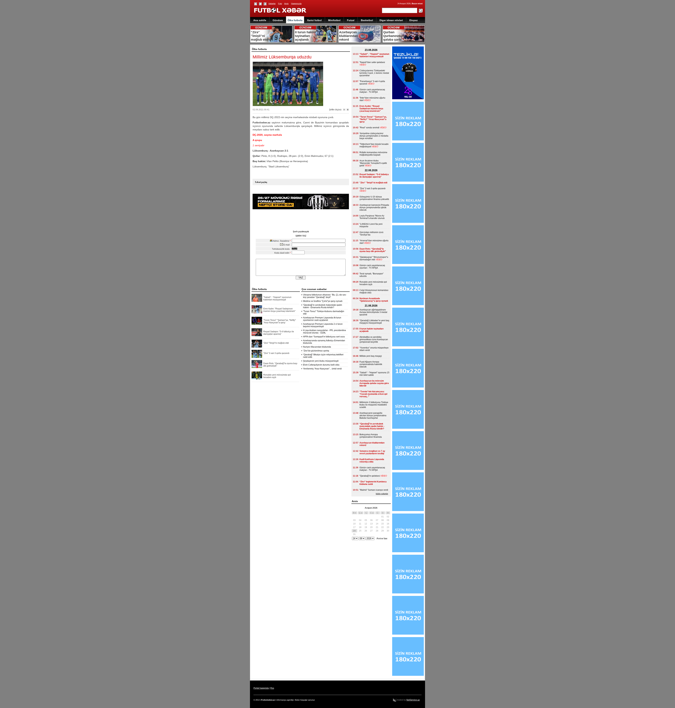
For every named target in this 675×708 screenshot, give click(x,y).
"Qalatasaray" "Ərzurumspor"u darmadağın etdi (373, 258)
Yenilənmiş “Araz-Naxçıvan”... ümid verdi (322, 368)
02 (388, 516)
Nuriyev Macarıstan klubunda (317, 347)
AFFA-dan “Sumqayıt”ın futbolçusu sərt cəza (324, 336)
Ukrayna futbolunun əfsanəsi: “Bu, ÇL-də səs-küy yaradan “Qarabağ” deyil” (324, 296)
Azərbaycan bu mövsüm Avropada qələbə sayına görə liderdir (374, 383)
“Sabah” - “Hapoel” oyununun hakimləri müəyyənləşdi (277, 298)
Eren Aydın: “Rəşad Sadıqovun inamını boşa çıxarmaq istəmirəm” (279, 309)
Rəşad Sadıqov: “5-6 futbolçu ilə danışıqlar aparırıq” (278, 332)
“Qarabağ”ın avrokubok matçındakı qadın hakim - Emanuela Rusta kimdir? (322, 306)
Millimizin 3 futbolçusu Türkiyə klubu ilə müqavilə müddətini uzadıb (373, 404)
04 (360, 520)
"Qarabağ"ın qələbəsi (369, 476)
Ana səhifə (259, 20)
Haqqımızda (296, 3)
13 (371, 524)
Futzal (350, 20)
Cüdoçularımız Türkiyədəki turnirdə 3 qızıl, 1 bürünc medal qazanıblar (374, 73)
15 (382, 524)
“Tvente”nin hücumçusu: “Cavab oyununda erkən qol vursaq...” (373, 394)
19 (366, 527)
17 (354, 527)
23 (388, 527)
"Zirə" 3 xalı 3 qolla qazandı (276, 353)
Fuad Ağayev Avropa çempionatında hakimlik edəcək (370, 364)
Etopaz (413, 20)
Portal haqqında (261, 688)
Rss (272, 688)
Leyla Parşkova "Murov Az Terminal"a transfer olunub (372, 217)
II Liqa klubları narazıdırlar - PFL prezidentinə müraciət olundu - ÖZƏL (324, 331)
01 (382, 516)
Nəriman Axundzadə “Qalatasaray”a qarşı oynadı (373, 299)
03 (354, 520)
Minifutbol (334, 20)
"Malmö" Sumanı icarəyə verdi (373, 490)
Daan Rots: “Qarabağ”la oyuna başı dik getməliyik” (280, 364)
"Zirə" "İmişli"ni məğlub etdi (276, 343)
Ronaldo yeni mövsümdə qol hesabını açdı (277, 376)
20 (371, 527)
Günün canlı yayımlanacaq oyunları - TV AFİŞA (372, 266)
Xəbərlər (272, 3)
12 (366, 524)
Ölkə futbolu (295, 20)
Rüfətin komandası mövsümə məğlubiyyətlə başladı (373, 153)
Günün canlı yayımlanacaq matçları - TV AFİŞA (372, 90)
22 (382, 527)
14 (377, 524)
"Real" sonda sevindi (369, 127)
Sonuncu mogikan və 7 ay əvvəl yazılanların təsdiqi (372, 452)
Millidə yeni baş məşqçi (370, 356)
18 (360, 527)
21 (377, 527)
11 (360, 524)
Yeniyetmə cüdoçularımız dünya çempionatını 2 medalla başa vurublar (373, 136)
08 (382, 520)
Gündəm (278, 20)
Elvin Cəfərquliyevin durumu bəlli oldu (321, 365)
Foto (280, 3)
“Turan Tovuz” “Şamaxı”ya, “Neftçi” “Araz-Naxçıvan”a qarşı (279, 321)
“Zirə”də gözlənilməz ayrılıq (316, 351)
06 (371, 520)
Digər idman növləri (391, 20)
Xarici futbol (314, 20)
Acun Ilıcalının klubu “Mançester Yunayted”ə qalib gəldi (373, 163)
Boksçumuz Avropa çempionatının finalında (370, 435)
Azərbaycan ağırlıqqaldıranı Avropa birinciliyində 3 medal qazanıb (373, 312)
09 (388, 520)
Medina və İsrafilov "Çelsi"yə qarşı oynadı (322, 301)
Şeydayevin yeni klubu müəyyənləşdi (321, 361)
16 (388, 524)
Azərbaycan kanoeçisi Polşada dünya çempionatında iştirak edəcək (374, 207)
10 (354, 524)
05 (366, 520)
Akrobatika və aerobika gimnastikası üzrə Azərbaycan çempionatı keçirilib (373, 339)
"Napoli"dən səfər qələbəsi (372, 62)
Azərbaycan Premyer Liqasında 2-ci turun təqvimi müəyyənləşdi (323, 325)
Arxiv (286, 3)
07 (377, 520)
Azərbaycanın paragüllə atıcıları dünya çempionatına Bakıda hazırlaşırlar (372, 415)
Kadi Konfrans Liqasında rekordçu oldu (371, 460)
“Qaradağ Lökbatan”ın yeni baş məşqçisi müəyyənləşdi (374, 321)
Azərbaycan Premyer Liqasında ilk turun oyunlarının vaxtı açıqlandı (322, 318)
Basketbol (367, 20)
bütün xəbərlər (382, 494)
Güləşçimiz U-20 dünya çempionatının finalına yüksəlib (374, 198)
